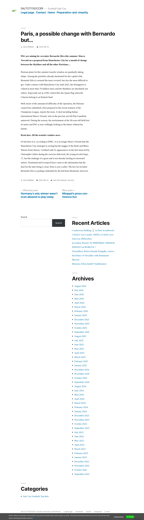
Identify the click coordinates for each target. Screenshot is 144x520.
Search (24, 217)
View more (36, 518)
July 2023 (78, 432)
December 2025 (81, 319)
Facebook (79, 512)
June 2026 (79, 294)
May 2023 (79, 440)
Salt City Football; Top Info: (63, 180)
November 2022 (81, 465)
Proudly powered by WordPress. (48, 512)
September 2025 (81, 332)
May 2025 (79, 348)
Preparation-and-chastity (72, 12)
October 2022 (80, 469)
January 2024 (80, 411)
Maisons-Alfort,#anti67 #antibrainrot (89, 263)
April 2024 (79, 398)
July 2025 (78, 340)
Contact (41, 12)
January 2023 (80, 457)
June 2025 (79, 344)
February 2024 (81, 407)
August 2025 (80, 336)
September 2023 (81, 428)
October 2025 (80, 327)
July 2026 (78, 290)
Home (51, 12)
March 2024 (80, 403)
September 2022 (81, 474)
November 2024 (81, 373)
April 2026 (79, 302)
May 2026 (79, 298)
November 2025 (81, 323)
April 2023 (79, 444)
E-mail (107, 512)
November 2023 (81, 419)
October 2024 (80, 378)
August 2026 (80, 286)
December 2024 (81, 369)
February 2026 (81, 311)
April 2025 (79, 352)
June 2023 (79, 436)
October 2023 (80, 423)
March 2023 (80, 449)
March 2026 (80, 307)
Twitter (88, 512)
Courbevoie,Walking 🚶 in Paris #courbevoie (93, 230)
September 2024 (81, 382)
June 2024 (79, 390)
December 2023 (81, 415)
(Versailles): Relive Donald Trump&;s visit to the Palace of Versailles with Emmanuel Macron (93, 255)
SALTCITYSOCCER (32, 8)
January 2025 (80, 365)
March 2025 (80, 357)
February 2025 (81, 361)
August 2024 (80, 386)
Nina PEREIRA (28, 47)
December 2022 (81, 461)
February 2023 (81, 453)
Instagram (98, 512)
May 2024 (79, 394)
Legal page (27, 12)
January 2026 (80, 315)
